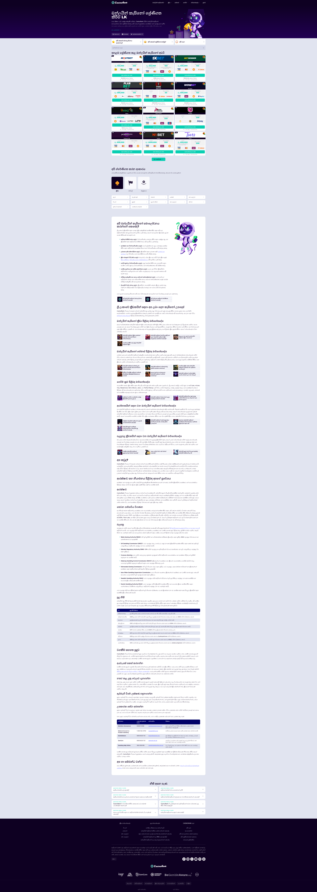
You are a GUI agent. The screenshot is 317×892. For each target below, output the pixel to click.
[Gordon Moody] (156, 874)
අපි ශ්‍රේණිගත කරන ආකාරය (189, 837)
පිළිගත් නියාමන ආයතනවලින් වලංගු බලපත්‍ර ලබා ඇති (185, 528)
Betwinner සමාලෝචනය (190, 78)
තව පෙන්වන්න (157, 159)
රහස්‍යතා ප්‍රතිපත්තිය (188, 840)
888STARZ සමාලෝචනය (158, 103)
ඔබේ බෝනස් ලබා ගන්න (126, 75)
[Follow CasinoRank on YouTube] (196, 859)
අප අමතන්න (188, 831)
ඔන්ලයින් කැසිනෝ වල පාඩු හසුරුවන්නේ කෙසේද (155, 840)
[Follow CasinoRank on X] (192, 859)
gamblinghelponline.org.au (155, 745)
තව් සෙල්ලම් (124, 834)
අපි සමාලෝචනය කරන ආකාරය (188, 834)
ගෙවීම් (185, 2)
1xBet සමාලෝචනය (158, 78)
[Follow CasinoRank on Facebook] (184, 859)
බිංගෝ (125, 828)
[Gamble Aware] (178, 874)
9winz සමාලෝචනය (127, 127)
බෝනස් (177, 2)
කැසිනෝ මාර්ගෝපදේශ (123, 315)
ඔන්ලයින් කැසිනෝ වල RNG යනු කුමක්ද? (155, 837)
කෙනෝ (125, 831)
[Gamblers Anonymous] (130, 874)
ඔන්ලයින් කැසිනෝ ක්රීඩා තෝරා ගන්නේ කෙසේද (155, 831)
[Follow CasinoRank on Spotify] (200, 859)
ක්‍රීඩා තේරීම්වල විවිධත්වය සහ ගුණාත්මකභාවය (134, 260)
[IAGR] (121, 874)
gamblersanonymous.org (155, 726)
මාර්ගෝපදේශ (194, 2)
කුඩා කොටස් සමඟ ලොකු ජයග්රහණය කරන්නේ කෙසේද (155, 834)
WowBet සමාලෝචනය (190, 103)
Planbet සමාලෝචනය (127, 103)
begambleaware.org (154, 735)
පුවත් (204, 2)
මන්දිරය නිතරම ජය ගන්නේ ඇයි (155, 828)
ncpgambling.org (153, 731)
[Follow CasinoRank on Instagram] (188, 859)
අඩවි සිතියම (176, 889)
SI (113, 859)
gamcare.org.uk (152, 740)
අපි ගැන (188, 828)
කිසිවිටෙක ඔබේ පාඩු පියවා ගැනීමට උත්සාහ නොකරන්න (133, 671)
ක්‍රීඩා (169, 2)
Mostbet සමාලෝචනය (127, 78)
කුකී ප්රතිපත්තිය (142, 889)
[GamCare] (141, 874)
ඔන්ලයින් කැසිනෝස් (158, 2)
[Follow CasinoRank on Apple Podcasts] (203, 859)
